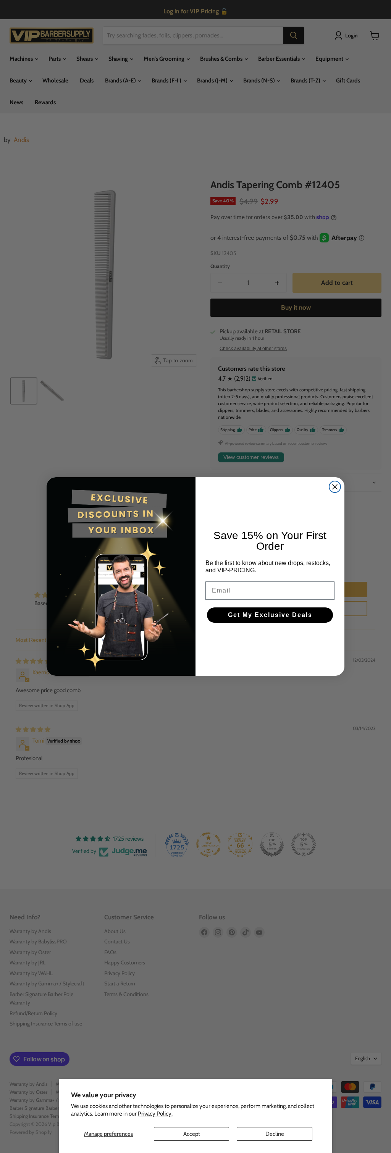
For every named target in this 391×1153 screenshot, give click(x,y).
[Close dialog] (335, 487)
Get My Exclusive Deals (270, 615)
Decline (274, 1133)
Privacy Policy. (155, 1113)
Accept (191, 1133)
